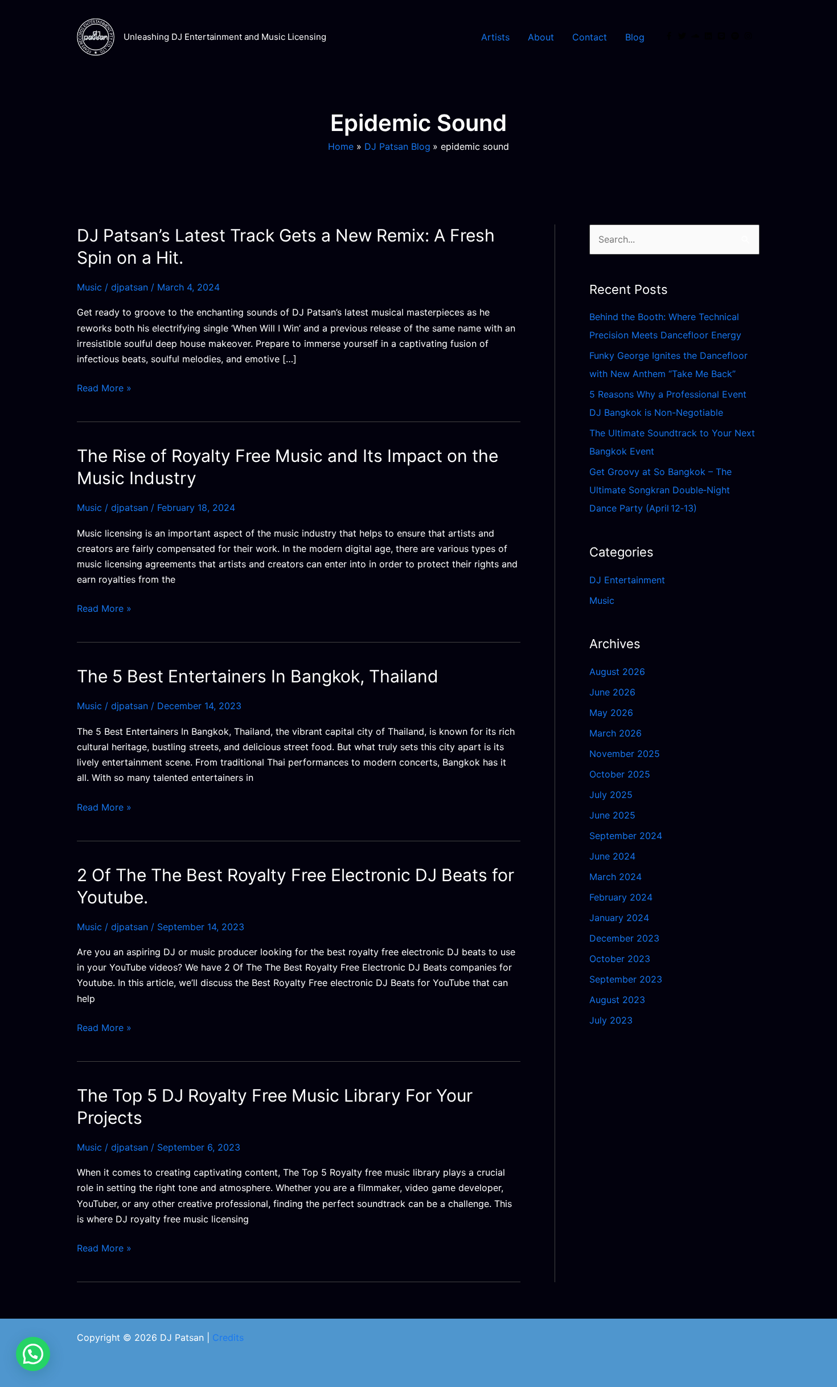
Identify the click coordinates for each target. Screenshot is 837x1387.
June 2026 (612, 692)
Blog (635, 37)
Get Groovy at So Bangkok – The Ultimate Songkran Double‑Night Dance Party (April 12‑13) (660, 490)
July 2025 (611, 794)
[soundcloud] (696, 36)
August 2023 (617, 999)
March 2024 (615, 876)
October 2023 (619, 958)
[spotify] (736, 36)
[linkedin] (709, 36)
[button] (33, 1354)
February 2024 (621, 897)
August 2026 (617, 671)
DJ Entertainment (627, 580)
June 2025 (612, 815)
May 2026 (611, 712)
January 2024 (619, 917)
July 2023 (611, 1020)
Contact (589, 37)
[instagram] (749, 36)
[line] (722, 36)
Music (89, 287)
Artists (495, 37)
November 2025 (624, 753)
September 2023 (625, 979)
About (541, 37)
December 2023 (624, 938)
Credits (228, 1337)
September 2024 (625, 835)
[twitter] (683, 36)
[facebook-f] (670, 36)
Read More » (104, 388)
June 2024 (612, 856)
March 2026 (615, 733)
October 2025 (619, 774)
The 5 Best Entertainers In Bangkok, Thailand (257, 676)
